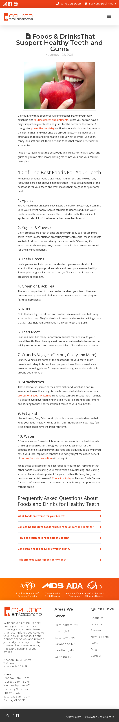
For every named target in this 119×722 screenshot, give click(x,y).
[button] (109, 17)
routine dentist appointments (51, 120)
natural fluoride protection (36, 458)
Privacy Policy (72, 717)
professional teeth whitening (34, 395)
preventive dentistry (42, 128)
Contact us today (62, 478)
